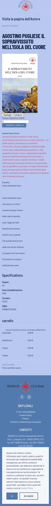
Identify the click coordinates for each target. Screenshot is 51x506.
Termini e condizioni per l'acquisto (25, 422)
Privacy (25, 418)
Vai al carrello (8, 364)
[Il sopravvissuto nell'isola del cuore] (20, 83)
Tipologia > (12, 115)
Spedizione (7, 340)
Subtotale (6, 332)
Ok (12, 496)
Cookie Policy (25, 415)
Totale (5, 355)
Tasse (5, 348)
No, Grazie (28, 496)
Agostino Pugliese (10, 25)
